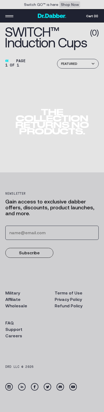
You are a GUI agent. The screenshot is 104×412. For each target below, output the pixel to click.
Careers (13, 336)
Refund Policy (68, 306)
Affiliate (13, 299)
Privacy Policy (68, 299)
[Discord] (60, 387)
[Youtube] (73, 387)
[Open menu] (9, 15)
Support (13, 329)
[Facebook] (34, 387)
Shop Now (70, 4)
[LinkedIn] (22, 387)
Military (12, 293)
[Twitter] (47, 387)
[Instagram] (9, 387)
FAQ (9, 323)
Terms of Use (68, 293)
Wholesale (16, 306)
